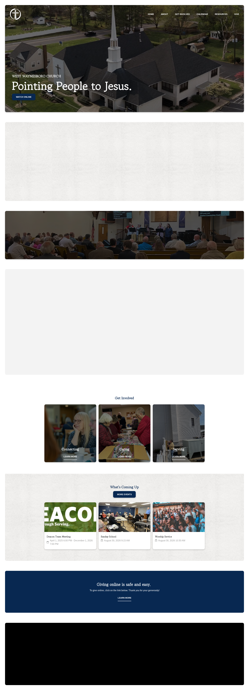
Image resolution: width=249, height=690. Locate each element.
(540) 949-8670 (124, 649)
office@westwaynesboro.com (70, 649)
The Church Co (124, 672)
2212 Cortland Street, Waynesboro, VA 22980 (178, 649)
